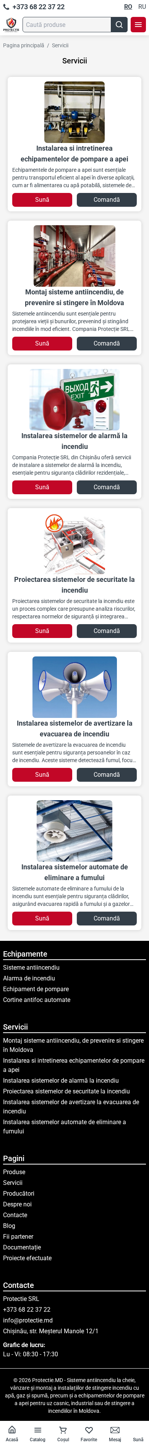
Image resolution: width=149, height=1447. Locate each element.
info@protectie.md (28, 1320)
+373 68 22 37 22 (39, 7)
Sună (42, 199)
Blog (9, 1225)
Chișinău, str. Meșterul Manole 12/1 (51, 1331)
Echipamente (25, 954)
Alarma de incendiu (29, 978)
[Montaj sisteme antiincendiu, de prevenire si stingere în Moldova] (74, 256)
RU (142, 6)
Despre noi (17, 1204)
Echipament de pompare (36, 989)
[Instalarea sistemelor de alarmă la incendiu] (74, 399)
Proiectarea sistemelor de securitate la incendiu (66, 1091)
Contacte (15, 1215)
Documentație (22, 1247)
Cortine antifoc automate (36, 999)
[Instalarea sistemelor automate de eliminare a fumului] (74, 831)
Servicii (60, 45)
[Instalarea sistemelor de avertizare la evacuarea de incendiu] (74, 687)
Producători (18, 1193)
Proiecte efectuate (27, 1258)
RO (128, 6)
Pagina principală (23, 45)
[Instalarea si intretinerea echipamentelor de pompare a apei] (74, 112)
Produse (14, 1172)
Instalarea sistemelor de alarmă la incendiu (61, 1080)
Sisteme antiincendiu (31, 967)
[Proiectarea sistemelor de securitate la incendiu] (74, 543)
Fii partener (18, 1236)
